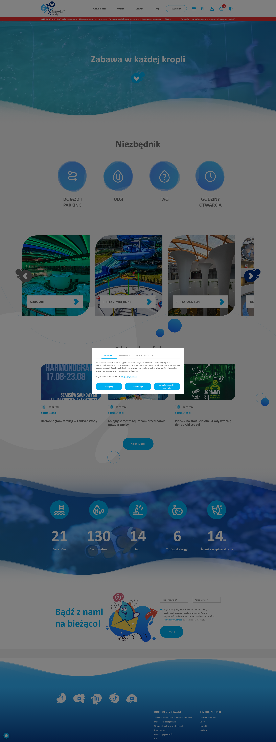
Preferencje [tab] (124, 355)
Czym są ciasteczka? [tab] (144, 355)
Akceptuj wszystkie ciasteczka (167, 386)
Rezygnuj (109, 386)
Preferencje (138, 386)
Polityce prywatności (129, 376)
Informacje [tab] (109, 355)
